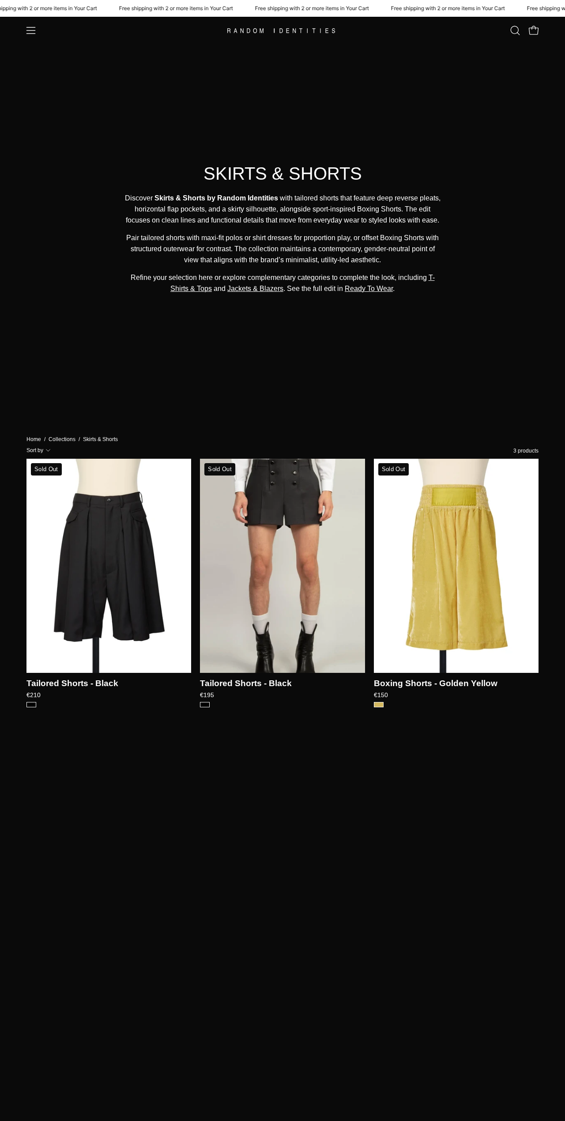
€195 (207, 695)
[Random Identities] (282, 30)
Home (33, 439)
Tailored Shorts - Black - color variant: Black (204, 704)
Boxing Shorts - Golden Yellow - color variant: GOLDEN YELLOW (378, 704)
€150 (381, 695)
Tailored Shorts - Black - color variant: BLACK (31, 704)
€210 (33, 695)
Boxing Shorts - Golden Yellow (435, 683)
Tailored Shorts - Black (72, 683)
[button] (515, 30)
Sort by (34, 450)
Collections (62, 439)
